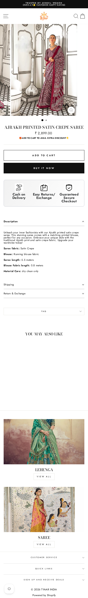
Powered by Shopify (44, 595)
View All (44, 544)
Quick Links (44, 568)
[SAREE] (44, 509)
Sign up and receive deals (44, 579)
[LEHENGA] (44, 441)
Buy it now (44, 168)
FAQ (44, 311)
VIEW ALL (44, 476)
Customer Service (44, 557)
